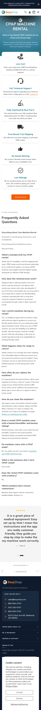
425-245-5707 (13, 607)
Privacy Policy (12, 686)
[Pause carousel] (38, 4)
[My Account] (30, 12)
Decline (19, 698)
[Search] (26, 12)
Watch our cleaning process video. (15, 414)
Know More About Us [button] (11, 627)
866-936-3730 (14, 611)
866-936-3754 (14, 603)
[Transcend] (16, 571)
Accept (19, 692)
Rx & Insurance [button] (8, 633)
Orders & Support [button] (10, 638)
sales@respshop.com (17, 599)
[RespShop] (20, 582)
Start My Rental (20, 197)
